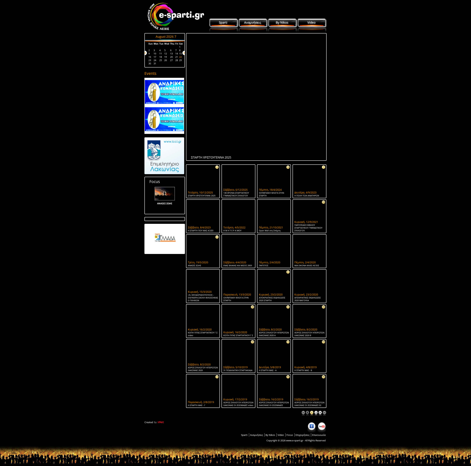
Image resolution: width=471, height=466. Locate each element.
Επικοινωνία (319, 435)
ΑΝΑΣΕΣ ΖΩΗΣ (164, 203)
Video (311, 22)
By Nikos (282, 22)
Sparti (223, 22)
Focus (154, 181)
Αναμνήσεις (252, 22)
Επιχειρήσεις (302, 435)
